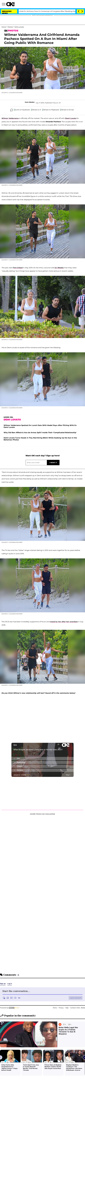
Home (4, 27)
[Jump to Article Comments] (11, 110)
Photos (10, 27)
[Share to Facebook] (22, 110)
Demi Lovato (19, 27)
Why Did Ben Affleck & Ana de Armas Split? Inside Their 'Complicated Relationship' (40, 433)
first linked (18, 268)
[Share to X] (36, 110)
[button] (4, 4)
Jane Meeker (30, 102)
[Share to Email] (67, 110)
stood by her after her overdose (64, 622)
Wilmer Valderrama (10, 118)
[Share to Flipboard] (50, 110)
